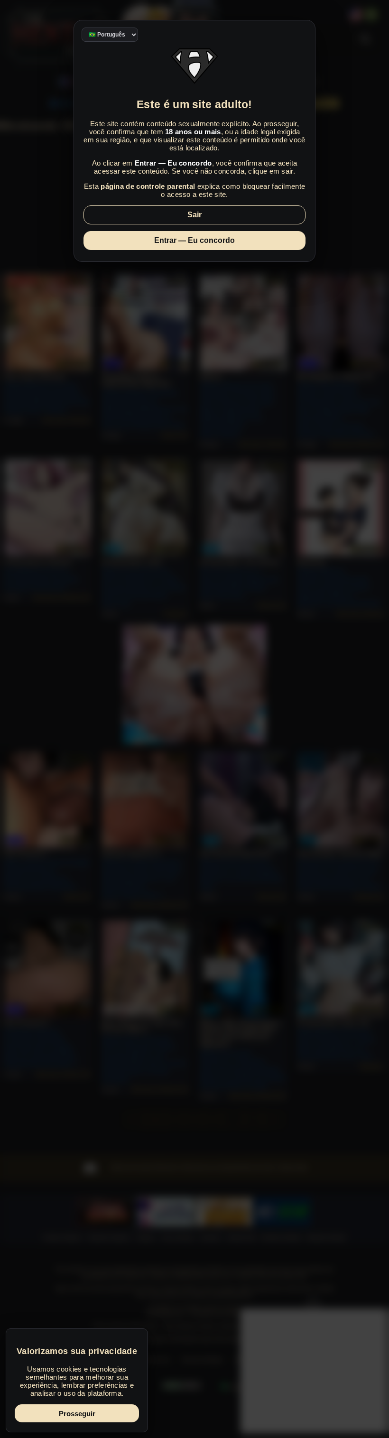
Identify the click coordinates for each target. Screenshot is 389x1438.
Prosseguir (77, 1414)
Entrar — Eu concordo (194, 240)
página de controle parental (148, 186)
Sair (194, 215)
